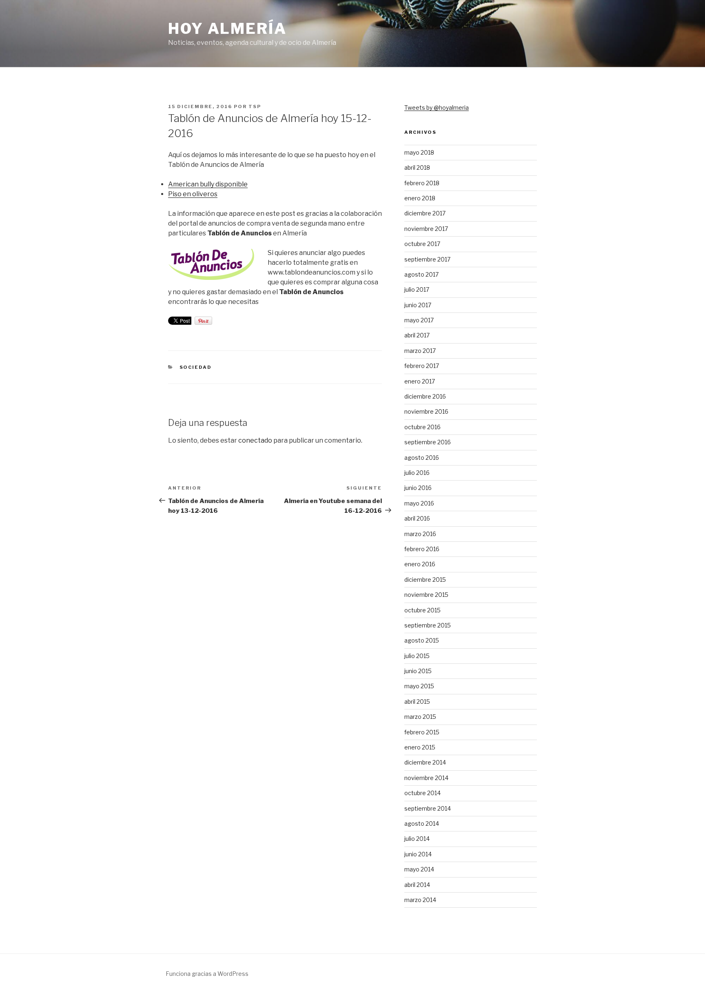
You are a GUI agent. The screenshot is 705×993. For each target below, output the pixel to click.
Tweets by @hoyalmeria (436, 107)
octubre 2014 (422, 792)
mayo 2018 (419, 152)
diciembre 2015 (425, 579)
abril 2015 (417, 701)
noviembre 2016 (426, 411)
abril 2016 (417, 518)
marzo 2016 (420, 533)
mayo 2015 (419, 686)
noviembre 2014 (426, 777)
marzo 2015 (420, 716)
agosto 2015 (421, 640)
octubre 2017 (422, 243)
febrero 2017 (421, 365)
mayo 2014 (419, 869)
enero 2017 (419, 381)
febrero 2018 (421, 183)
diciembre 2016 (425, 396)
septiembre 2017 (427, 259)
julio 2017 (416, 289)
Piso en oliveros (192, 194)
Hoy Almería (227, 29)
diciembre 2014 (425, 762)
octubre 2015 (422, 610)
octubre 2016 (422, 426)
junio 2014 (418, 854)
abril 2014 (417, 884)
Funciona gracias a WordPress (207, 973)
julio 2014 (417, 838)
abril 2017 (417, 335)
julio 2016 (417, 472)
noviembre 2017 (426, 228)
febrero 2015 (421, 732)
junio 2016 (418, 487)
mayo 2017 (419, 320)
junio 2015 (418, 670)
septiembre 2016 (427, 442)
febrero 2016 (421, 548)
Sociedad (196, 367)
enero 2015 (419, 747)
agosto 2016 (421, 457)
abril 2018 (417, 167)
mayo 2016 (419, 503)
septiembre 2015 (427, 625)
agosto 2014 (421, 823)
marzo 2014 (420, 899)
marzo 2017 (420, 350)
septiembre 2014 (427, 808)
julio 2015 (417, 655)
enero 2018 (419, 198)
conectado (255, 440)
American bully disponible (208, 184)
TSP (254, 106)
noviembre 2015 (426, 594)
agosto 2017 (421, 274)
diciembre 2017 (425, 213)
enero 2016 (419, 564)
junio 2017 (417, 304)
